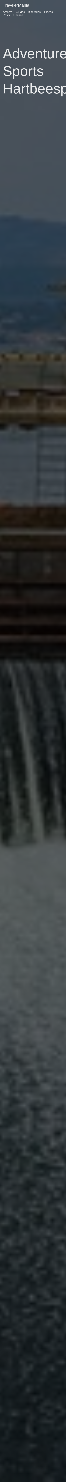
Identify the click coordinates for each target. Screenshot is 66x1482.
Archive (7, 12)
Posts (6, 15)
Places (48, 12)
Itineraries (34, 12)
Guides (20, 12)
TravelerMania (16, 5)
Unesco (18, 15)
